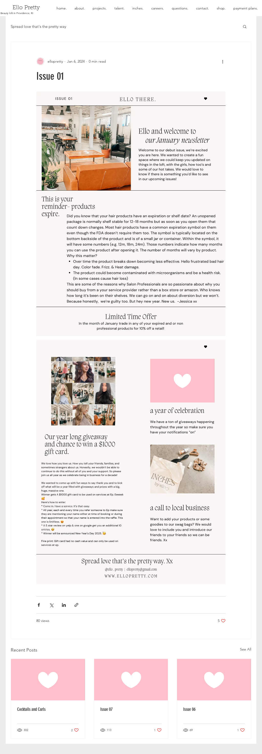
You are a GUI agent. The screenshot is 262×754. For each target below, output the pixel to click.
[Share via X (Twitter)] (51, 604)
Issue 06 (189, 709)
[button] (244, 26)
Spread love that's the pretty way (38, 26)
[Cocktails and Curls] (48, 679)
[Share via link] (76, 604)
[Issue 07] (131, 679)
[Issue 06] (214, 679)
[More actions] (223, 61)
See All (245, 649)
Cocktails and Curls (31, 709)
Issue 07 (106, 709)
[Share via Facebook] (38, 604)
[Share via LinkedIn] (63, 604)
